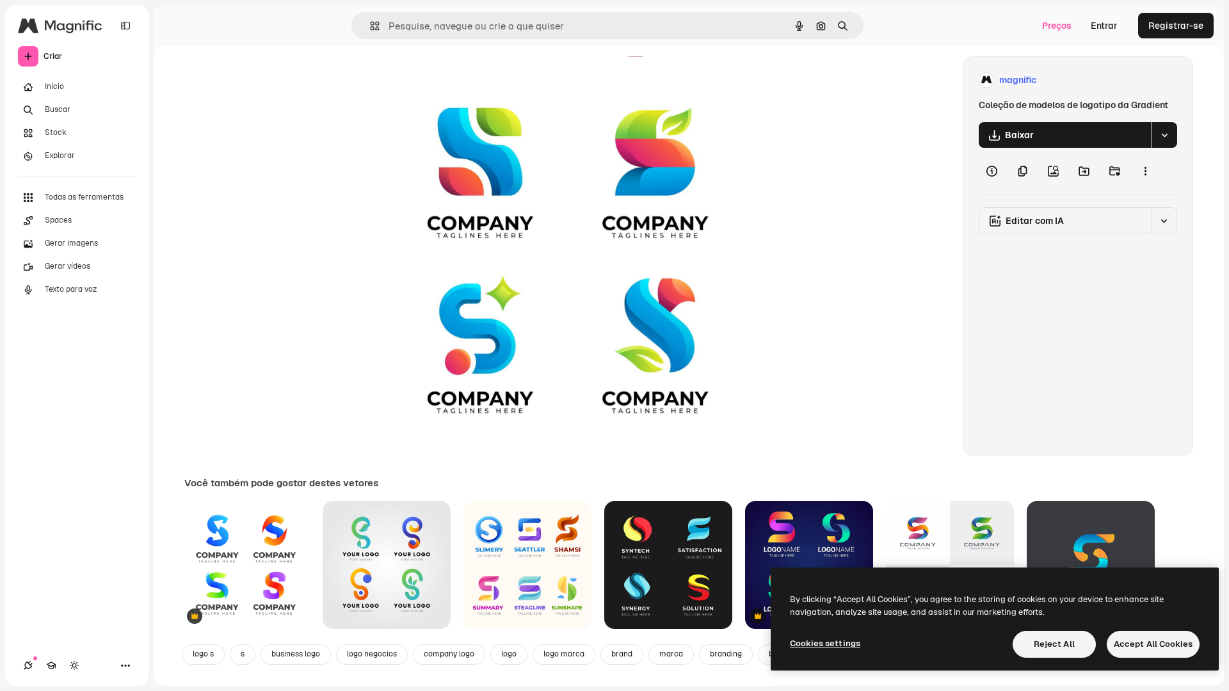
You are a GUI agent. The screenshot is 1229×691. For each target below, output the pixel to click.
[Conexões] (28, 665)
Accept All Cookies (1153, 644)
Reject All (1054, 644)
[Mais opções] (1145, 171)
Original (451, 80)
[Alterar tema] (74, 665)
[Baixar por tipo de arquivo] (1164, 135)
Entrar (1104, 25)
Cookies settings (825, 643)
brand (621, 654)
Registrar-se (1175, 25)
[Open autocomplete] (369, 26)
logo (509, 654)
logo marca (563, 654)
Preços (1057, 25)
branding (726, 654)
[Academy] (51, 665)
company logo (449, 654)
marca (671, 654)
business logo (295, 654)
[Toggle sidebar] (125, 25)
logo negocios (372, 654)
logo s (203, 654)
